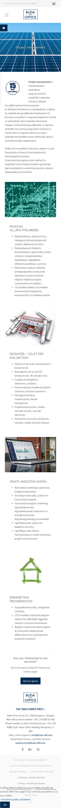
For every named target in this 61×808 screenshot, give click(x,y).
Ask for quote (30, 681)
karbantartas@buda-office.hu (30, 742)
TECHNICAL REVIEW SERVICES (31, 778)
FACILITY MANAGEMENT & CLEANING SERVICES (31, 766)
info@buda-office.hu (42, 735)
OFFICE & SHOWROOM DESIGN (31, 784)
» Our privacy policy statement (15, 799)
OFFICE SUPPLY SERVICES (42, 772)
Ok (5, 804)
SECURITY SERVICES (18, 772)
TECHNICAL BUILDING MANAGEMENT (30, 760)
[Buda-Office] (30, 698)
